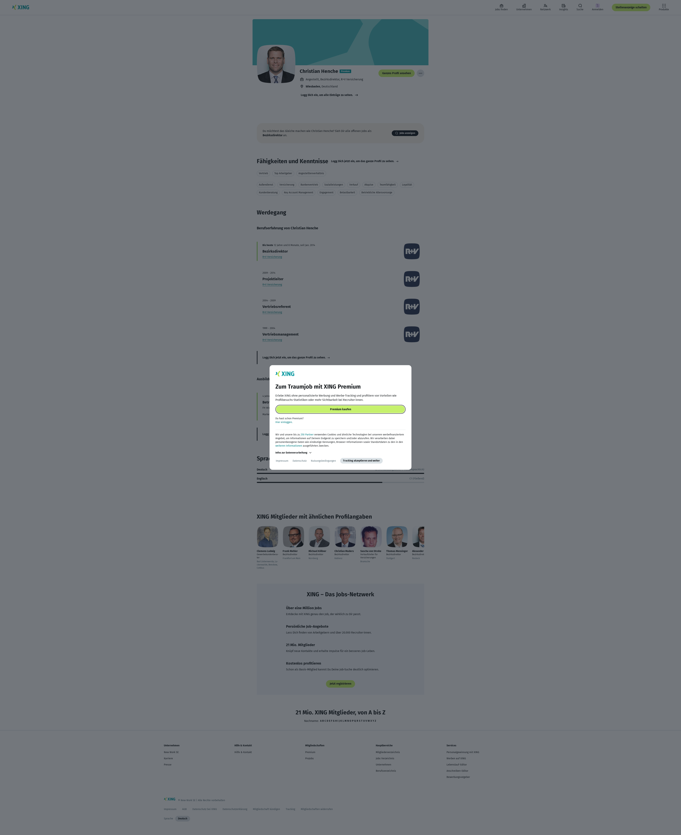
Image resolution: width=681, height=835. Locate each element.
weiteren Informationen (288, 445)
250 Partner (307, 434)
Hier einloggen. (283, 422)
